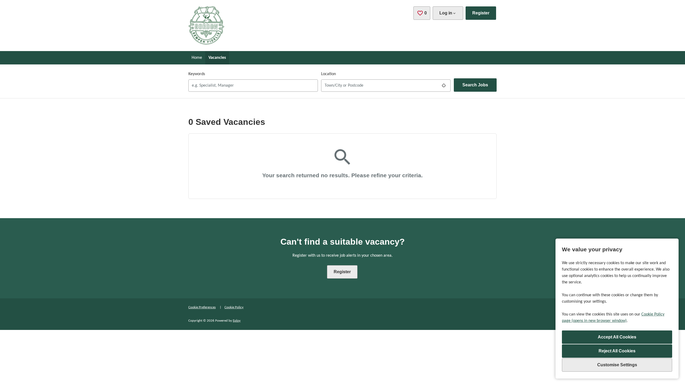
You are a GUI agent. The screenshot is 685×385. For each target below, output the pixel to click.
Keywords (196, 74)
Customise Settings (617, 365)
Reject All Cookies (617, 351)
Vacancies (217, 58)
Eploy (237, 320)
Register (480, 13)
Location (328, 74)
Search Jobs (475, 85)
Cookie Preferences (202, 307)
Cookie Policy (233, 307)
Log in (445, 13)
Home (197, 58)
